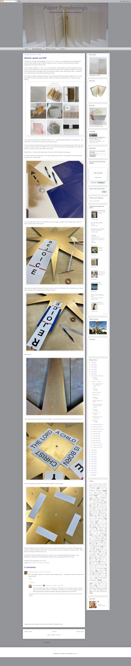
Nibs (101, 545)
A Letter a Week (102, 484)
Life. (90, 536)
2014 (92, 463)
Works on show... (51, 49)
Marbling (93, 539)
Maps (105, 538)
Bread (99, 495)
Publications (104, 563)
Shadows (102, 571)
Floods (93, 518)
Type (90, 585)
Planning (104, 555)
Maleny (99, 538)
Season (93, 224)
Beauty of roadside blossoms (100, 249)
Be (98, 259)
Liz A (30, 572)
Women (104, 590)
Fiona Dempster (38, 585)
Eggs (97, 510)
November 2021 (97, 424)
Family (102, 515)
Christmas (98, 500)
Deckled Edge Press (98, 509)
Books (91, 495)
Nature (105, 542)
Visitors (105, 586)
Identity (103, 527)
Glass (90, 524)
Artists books (32, 562)
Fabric (95, 515)
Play (93, 557)
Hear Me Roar (52, 61)
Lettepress (91, 533)
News (96, 545)
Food (102, 519)
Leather (94, 531)
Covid (90, 507)
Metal (99, 541)
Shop (90, 573)
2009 (92, 475)
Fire (106, 516)
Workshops (103, 591)
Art (94, 488)
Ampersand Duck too (97, 302)
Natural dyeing (96, 542)
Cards (94, 499)
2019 (92, 452)
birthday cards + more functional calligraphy (102, 273)
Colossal (93, 235)
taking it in (100, 284)
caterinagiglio (95, 258)
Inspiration (92, 529)
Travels (95, 583)
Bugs (103, 495)
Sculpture (101, 570)
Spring (96, 574)
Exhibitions (103, 513)
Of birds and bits (96, 392)
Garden (91, 523)
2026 (92, 362)
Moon (105, 540)
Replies (32, 582)
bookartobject (92, 494)
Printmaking (93, 561)
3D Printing (92, 484)
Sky (90, 574)
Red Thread (100, 565)
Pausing (105, 548)
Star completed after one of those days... (97, 385)
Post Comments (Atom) (57, 642)
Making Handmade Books (98, 210)
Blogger (75, 653)
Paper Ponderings (65, 8)
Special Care (101, 304)
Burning (91, 497)
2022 (92, 371)
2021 (92, 374)
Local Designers (101, 536)
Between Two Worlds (96, 230)
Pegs (103, 551)
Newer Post (28, 631)
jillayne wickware (96, 282)
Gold (95, 524)
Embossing (104, 510)
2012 (92, 468)
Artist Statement (37, 49)
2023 (92, 369)
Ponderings (95, 558)
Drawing (91, 510)
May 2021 (95, 438)
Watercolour (94, 588)
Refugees (91, 567)
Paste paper (98, 548)
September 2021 (97, 429)
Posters (91, 560)
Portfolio (103, 558)
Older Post (80, 631)
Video (99, 586)
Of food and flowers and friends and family (97, 406)
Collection (98, 503)
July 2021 (95, 433)
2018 (92, 454)
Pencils (91, 553)
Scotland (91, 570)
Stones (102, 576)
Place (102, 554)
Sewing (91, 571)
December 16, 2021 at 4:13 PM (54, 585)
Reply (30, 578)
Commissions (40, 562)
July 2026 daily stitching (97, 297)
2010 (92, 472)
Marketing (91, 541)
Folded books (93, 519)
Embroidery (95, 512)
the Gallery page (42, 68)
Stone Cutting (93, 576)
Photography (92, 554)
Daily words (98, 507)
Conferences (102, 506)
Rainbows (101, 564)
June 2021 (95, 436)
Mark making (100, 539)
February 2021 (96, 445)
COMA (94, 505)
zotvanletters (94, 270)
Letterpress (103, 533)
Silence (97, 573)
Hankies (95, 526)
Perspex (102, 553)
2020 (92, 450)
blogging (100, 492)
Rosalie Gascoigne (94, 568)
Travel (105, 582)
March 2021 (96, 442)
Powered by (94, 182)
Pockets (99, 557)
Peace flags (103, 549)
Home (26, 49)
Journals (96, 530)
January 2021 (96, 447)
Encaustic (104, 512)
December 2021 (97, 376)
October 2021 (96, 427)
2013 (92, 466)
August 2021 (96, 431)
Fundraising (102, 521)
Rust (102, 568)
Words (94, 591)
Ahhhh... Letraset (96, 381)
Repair (98, 567)
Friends (91, 521)
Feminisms (99, 516)
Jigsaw (90, 530)
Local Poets (92, 538)
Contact (62, 49)
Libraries (95, 535)
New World (100, 543)
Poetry (105, 557)
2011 (92, 470)
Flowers (100, 518)
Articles (102, 488)
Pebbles (94, 551)
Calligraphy (103, 497)
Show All (105, 313)
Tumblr (103, 583)
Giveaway (101, 523)
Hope (98, 527)
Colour (105, 503)
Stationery (103, 574)
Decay (105, 507)
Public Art (94, 563)
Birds (90, 492)
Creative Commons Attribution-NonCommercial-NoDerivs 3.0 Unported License (97, 140)
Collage (91, 503)
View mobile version (54, 635)
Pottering (101, 559)
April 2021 (95, 440)
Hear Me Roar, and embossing (97, 417)
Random (91, 565)
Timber (98, 582)
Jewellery (101, 529)
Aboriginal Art (96, 485)
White (97, 590)
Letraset (102, 531)
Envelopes (94, 513)
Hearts (102, 526)
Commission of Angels (96, 413)
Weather (102, 588)
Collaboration (99, 502)
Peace (93, 549)
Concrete (94, 506)
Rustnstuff (94, 246)
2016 (92, 459)
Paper (98, 546)
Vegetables (92, 587)
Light (94, 536)
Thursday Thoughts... (95, 378)
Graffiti (101, 524)
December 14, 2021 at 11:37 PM (41, 572)
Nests (93, 543)
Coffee (92, 502)
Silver (102, 573)
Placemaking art (93, 555)
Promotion (104, 561)
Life (102, 535)
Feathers (91, 516)
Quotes (94, 564)
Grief (105, 524)
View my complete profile (101, 605)
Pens (97, 553)
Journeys (104, 530)
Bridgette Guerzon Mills (97, 229)
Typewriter (100, 585)
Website (47, 562)
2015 (92, 461)
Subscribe (98, 177)
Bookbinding (102, 494)
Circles (105, 500)
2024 (92, 367)
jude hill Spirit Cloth (96, 222)
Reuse (103, 567)
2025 (92, 365)
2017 (92, 457)
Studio (91, 578)
